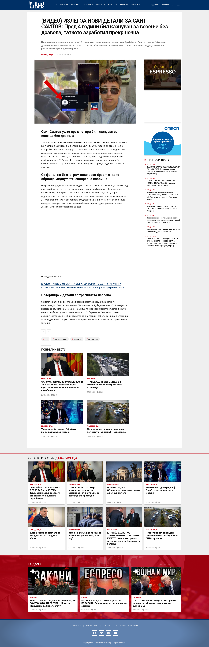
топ (46, 339)
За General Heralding (127, 625)
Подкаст (135, 5)
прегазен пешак (60, 339)
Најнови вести (159, 160)
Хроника (88, 5)
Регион (108, 5)
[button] (23, 589)
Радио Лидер (36, 5)
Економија (76, 5)
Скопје (98, 5)
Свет (116, 5)
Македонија (61, 5)
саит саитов (93, 339)
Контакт (107, 625)
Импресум (75, 625)
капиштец (78, 339)
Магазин (124, 5)
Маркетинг (92, 625)
